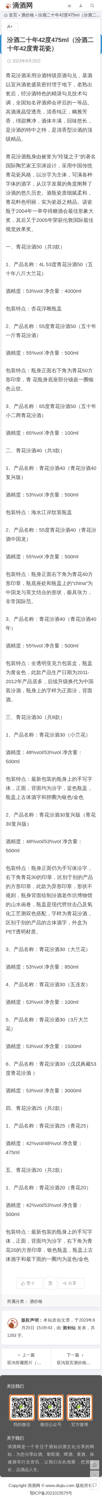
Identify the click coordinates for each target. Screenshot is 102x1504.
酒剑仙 (69, 1327)
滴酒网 (22, 5)
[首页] (94, 1464)
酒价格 (27, 14)
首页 (13, 14)
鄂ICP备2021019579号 (51, 1493)
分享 (72, 1283)
